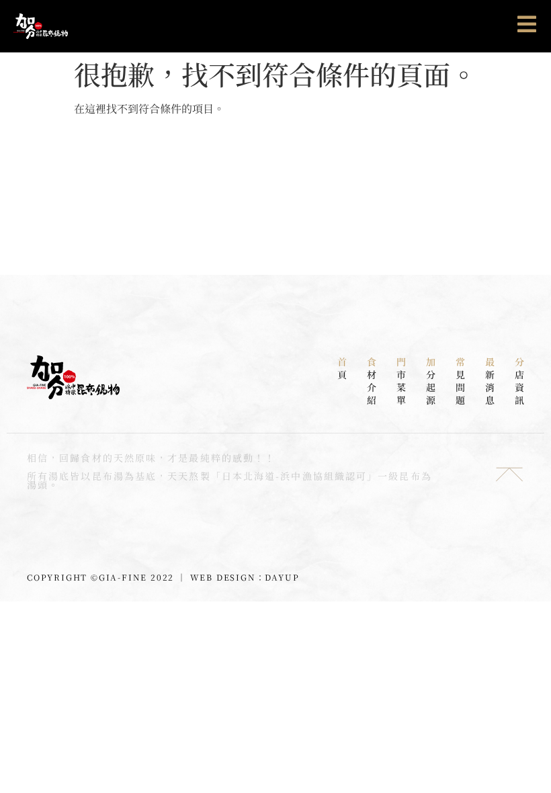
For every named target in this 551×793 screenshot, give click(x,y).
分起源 (430, 381)
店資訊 (519, 381)
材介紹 (371, 381)
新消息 (490, 381)
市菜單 (401, 381)
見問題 (460, 381)
